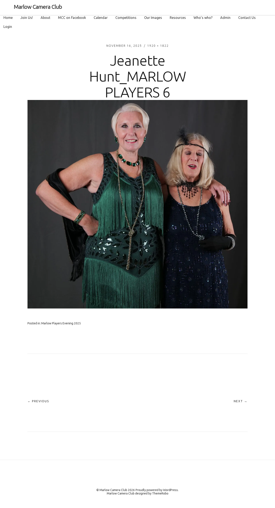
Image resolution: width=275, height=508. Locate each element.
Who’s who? (203, 18)
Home (8, 18)
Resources (178, 18)
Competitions (125, 18)
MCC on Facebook (72, 18)
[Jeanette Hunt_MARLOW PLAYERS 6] (138, 307)
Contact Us (247, 18)
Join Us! (26, 18)
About (45, 18)
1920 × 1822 (158, 45)
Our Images (153, 18)
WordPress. (171, 490)
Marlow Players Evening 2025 (61, 323)
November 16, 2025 (124, 45)
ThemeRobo (160, 493)
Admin (225, 18)
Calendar (101, 18)
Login (7, 27)
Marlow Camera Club (38, 7)
